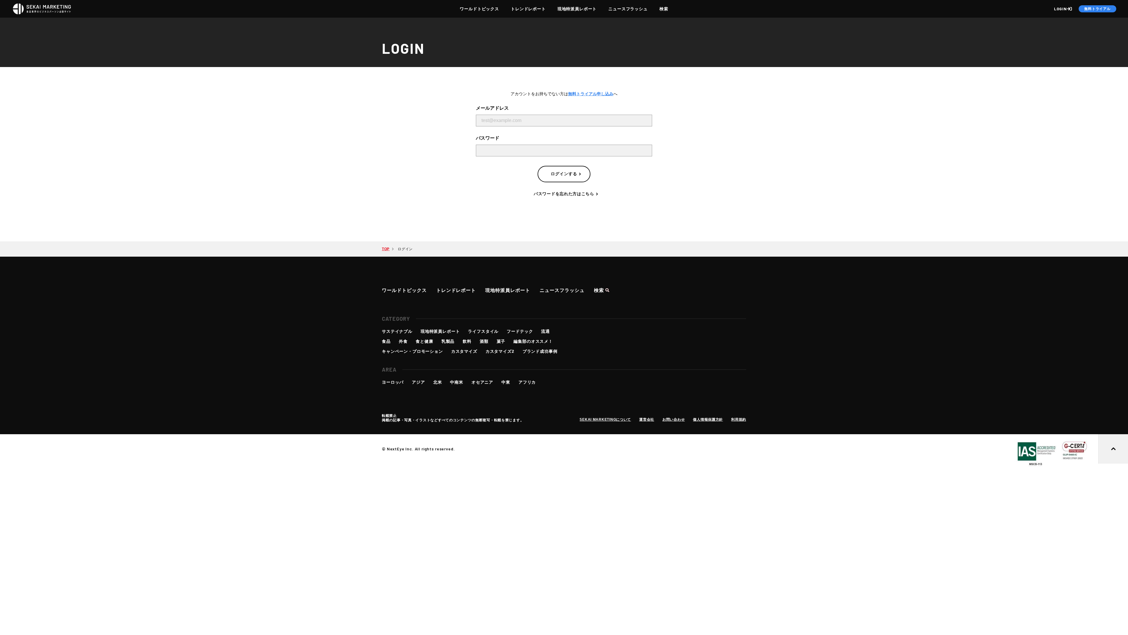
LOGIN (1060, 8)
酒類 (484, 341)
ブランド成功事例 (540, 351)
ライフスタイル (483, 331)
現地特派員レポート (577, 8)
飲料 (467, 341)
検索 (663, 8)
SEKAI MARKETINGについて (605, 419)
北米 (437, 382)
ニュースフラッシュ (628, 8)
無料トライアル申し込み (590, 93)
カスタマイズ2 (500, 351)
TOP (386, 249)
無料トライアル (1097, 9)
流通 (545, 331)
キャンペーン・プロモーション (412, 351)
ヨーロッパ (393, 382)
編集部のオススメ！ (533, 341)
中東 (505, 382)
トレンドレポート (528, 8)
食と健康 (424, 341)
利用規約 (738, 419)
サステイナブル (397, 331)
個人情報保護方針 (708, 419)
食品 (386, 341)
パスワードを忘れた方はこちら (564, 193)
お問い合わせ (673, 419)
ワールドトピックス (479, 8)
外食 (403, 341)
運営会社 (646, 419)
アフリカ (527, 382)
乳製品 (448, 341)
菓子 (501, 341)
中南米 (456, 382)
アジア (418, 382)
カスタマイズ (464, 351)
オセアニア (482, 382)
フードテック (520, 331)
